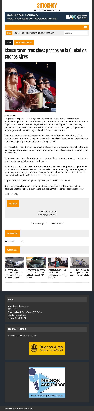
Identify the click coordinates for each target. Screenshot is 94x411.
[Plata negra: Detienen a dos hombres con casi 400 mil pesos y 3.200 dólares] (36, 266)
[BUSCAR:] (76, 33)
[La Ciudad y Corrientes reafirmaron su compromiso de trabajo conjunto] (58, 266)
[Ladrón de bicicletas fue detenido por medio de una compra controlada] (79, 266)
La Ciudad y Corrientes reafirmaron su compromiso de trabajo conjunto (57, 274)
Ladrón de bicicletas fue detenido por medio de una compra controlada (79, 272)
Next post (56, 223)
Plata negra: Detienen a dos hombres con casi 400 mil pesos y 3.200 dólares (35, 274)
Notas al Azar (12, 250)
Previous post (39, 223)
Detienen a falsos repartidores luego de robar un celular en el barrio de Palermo (13, 274)
